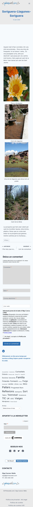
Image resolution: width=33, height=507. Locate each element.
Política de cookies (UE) (16, 505)
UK (8, 398)
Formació (14, 381)
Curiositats (20, 372)
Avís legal (24, 499)
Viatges (19, 398)
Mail (6, 424)
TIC (4, 398)
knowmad (4, 384)
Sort (25, 391)
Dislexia (5, 374)
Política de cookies (16, 502)
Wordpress (6, 401)
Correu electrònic (10, 298)
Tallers (4, 395)
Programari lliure (17, 388)
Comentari (8, 267)
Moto (25, 384)
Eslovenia (12, 378)
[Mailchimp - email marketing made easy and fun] (13, 438)
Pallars (6, 240)
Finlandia (5, 381)
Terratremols (22, 395)
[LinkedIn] (14, 451)
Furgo (25, 381)
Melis (20, 384)
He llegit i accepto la (14, 337)
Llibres (16, 384)
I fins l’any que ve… (8, 248)
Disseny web (11, 374)
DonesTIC (23, 374)
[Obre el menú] (29, 3)
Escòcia (5, 378)
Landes (10, 384)
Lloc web (7, 306)
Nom (6, 290)
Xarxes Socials (13, 401)
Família (20, 377)
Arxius (4, 406)
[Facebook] (23, 451)
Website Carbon (22, 461)
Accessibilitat (5, 372)
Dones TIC (17, 374)
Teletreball (12, 395)
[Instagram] (10, 451)
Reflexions (8, 391)
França (20, 381)
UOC (12, 399)
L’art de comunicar (25, 248)
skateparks (18, 392)
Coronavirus (12, 372)
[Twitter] (19, 451)
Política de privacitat (13, 499)
